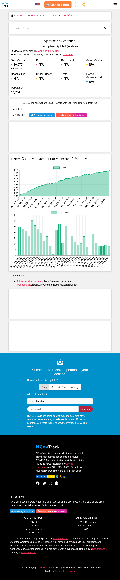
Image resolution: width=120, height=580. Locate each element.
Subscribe (85, 409)
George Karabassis (65, 571)
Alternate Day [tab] (59, 387)
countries (21, 15)
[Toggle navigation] (115, 4)
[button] (38, 4)
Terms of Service (33, 529)
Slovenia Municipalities (47, 51)
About (34, 522)
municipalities (50, 15)
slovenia (34, 15)
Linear (50, 159)
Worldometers (24, 285)
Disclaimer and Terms (89, 567)
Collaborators (34, 532)
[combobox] (60, 401)
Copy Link (17, 109)
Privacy (34, 525)
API (86, 529)
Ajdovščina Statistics (59, 41)
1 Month (78, 159)
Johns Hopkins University (30, 281)
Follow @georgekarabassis (72, 115)
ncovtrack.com (60, 538)
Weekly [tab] (74, 387)
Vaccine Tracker (86, 525)
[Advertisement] (60, 136)
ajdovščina (67, 15)
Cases (26, 159)
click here (68, 54)
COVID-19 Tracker (86, 522)
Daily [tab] (44, 387)
